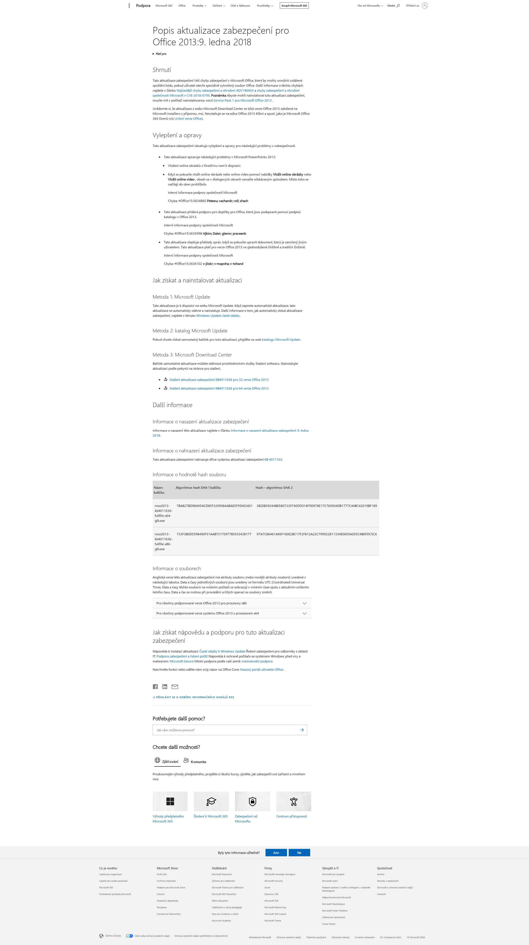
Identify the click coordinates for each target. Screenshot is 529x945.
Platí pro (161, 54)
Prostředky (263, 5)
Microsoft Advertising (275, 907)
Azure (267, 887)
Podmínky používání (316, 937)
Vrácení (160, 894)
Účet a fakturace (240, 5)
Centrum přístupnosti (291, 816)
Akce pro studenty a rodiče (225, 913)
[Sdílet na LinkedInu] (163, 685)
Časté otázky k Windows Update (222, 651)
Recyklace (162, 907)
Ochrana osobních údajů (289, 937)
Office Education (220, 900)
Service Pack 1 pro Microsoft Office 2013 (242, 100)
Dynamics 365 (271, 894)
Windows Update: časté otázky (218, 315)
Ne (299, 853)
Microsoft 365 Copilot (275, 913)
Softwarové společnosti (333, 917)
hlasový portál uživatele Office (261, 669)
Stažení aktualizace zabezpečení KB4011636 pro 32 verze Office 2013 (219, 379)
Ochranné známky (340, 937)
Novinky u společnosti (388, 880)
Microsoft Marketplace (333, 904)
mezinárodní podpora (257, 661)
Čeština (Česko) (113, 935)
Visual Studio (328, 923)
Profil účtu (162, 874)
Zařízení (217, 5)
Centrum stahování (166, 880)
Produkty (198, 5)
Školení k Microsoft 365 (211, 816)
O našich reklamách (365, 937)
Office (182, 5)
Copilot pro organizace (110, 874)
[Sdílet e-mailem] (173, 685)
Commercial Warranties (169, 913)
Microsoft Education (222, 874)
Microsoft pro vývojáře (333, 874)
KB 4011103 (273, 459)
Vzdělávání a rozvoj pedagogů (227, 907)
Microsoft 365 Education (224, 894)
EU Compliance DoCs (391, 937)
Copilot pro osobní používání (113, 880)
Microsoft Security (273, 880)
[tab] (167, 761)
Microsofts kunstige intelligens (279, 874)
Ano (276, 853)
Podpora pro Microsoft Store (171, 887)
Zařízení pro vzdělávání (223, 880)
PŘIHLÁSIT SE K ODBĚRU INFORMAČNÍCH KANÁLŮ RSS (195, 697)
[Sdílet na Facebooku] (155, 685)
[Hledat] (302, 730)
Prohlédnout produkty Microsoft (115, 894)
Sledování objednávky (167, 900)
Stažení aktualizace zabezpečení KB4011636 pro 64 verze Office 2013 (219, 388)
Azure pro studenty (221, 920)
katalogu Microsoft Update (281, 339)
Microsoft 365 (164, 5)
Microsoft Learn (330, 880)
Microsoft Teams (272, 920)
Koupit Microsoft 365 (294, 5)
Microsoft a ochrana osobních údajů (395, 887)
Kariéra (380, 874)
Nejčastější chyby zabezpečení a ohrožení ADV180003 (215, 90)
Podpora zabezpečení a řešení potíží (182, 656)
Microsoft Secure (181, 661)
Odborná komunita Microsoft (336, 897)
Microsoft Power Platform (335, 910)
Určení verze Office (188, 118)
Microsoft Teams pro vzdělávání (228, 887)
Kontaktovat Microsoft (260, 937)
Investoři (381, 894)
